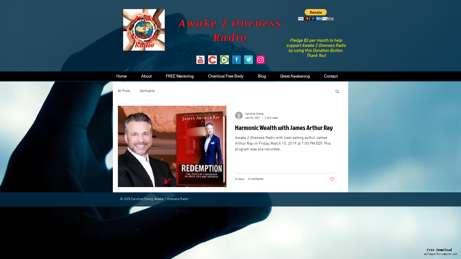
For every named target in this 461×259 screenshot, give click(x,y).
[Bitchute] (212, 59)
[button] (316, 14)
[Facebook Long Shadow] (236, 59)
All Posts (124, 91)
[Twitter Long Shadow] (248, 59)
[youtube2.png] (200, 59)
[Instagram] (260, 59)
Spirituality (147, 91)
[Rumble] (224, 59)
